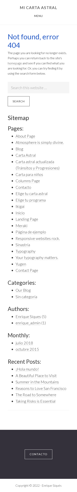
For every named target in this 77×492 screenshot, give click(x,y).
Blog (19, 148)
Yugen (21, 264)
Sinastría (23, 244)
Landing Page (27, 219)
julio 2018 (24, 342)
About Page (25, 136)
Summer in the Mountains (37, 381)
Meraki (21, 225)
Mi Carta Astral (38, 7)
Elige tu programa (31, 200)
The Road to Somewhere (36, 394)
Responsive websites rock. (38, 238)
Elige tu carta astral (32, 193)
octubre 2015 (27, 349)
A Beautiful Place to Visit (36, 375)
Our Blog (23, 290)
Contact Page (27, 270)
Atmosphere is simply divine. (40, 142)
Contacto (23, 187)
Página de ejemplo (31, 231)
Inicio (20, 212)
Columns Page (28, 180)
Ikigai (20, 206)
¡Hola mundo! (27, 369)
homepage (15, 63)
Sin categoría (26, 296)
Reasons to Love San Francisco (41, 388)
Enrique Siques (28, 316)
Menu (38, 16)
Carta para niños (29, 174)
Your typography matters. (37, 257)
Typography (26, 251)
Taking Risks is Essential (35, 401)
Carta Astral (26, 155)
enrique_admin (28, 322)
